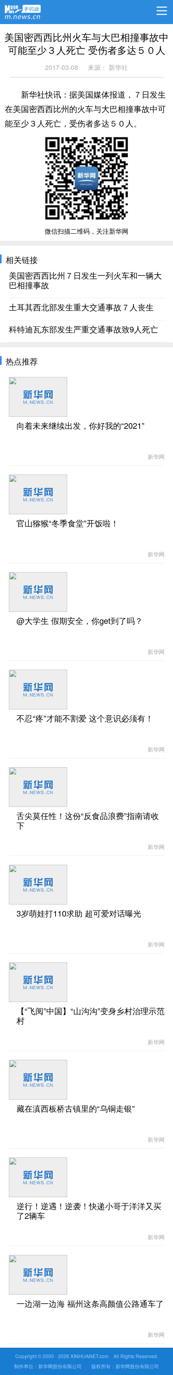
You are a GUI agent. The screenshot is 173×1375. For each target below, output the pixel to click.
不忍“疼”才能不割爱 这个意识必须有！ (84, 718)
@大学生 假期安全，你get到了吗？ (79, 621)
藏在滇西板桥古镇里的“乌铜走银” (75, 1109)
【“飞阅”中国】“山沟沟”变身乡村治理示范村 (90, 1016)
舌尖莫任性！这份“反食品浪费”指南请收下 (87, 821)
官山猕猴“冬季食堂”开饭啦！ (67, 523)
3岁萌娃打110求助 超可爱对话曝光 (78, 914)
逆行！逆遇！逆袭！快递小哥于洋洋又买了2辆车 (88, 1211)
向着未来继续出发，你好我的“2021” (80, 426)
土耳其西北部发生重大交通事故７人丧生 (81, 307)
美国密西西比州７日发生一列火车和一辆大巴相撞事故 (85, 281)
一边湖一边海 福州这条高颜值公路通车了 (90, 1304)
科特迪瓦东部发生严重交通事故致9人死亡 (83, 329)
